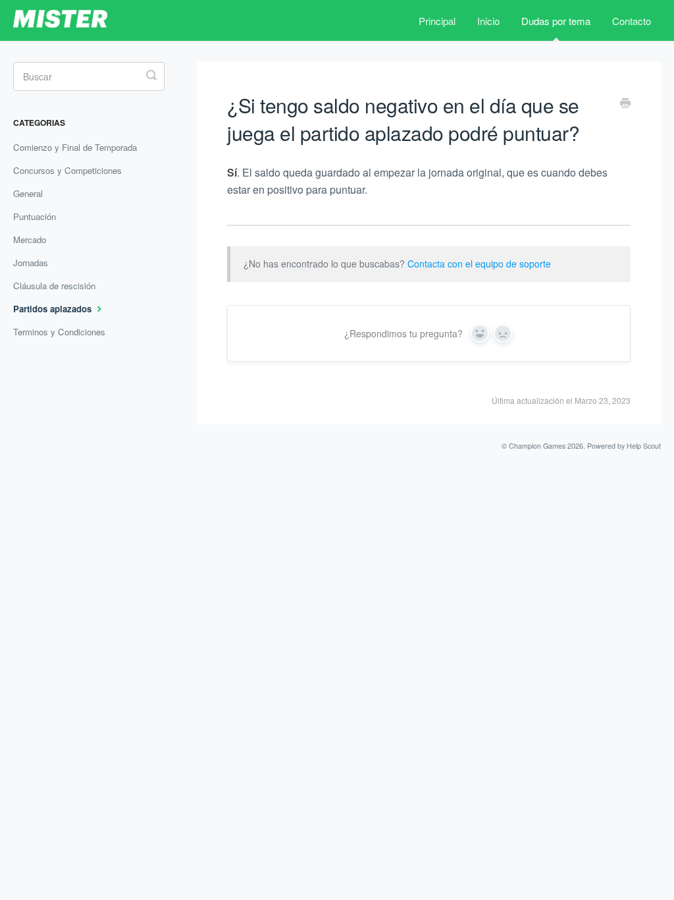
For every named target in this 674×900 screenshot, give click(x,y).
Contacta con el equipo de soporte (479, 263)
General (28, 193)
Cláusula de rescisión (54, 285)
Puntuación (34, 216)
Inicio (488, 21)
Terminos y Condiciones (59, 331)
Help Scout (644, 446)
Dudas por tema (555, 21)
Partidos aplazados (53, 308)
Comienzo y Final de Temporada (75, 147)
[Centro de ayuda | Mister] (70, 20)
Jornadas (30, 262)
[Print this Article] (625, 104)
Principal (437, 21)
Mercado (29, 239)
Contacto (631, 21)
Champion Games (537, 446)
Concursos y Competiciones (67, 170)
